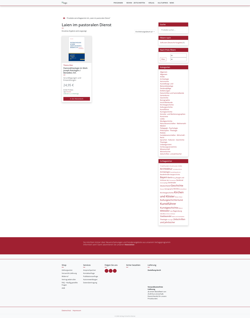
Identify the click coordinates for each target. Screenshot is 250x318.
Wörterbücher (165, 151)
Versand (68, 92)
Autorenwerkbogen (90, 279)
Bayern (163, 177)
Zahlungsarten (67, 270)
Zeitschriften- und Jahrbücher (171, 154)
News (172, 3)
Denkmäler (172, 183)
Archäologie (164, 79)
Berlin (170, 177)
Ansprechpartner (89, 270)
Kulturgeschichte (166, 107)
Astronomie (164, 81)
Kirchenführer (183, 189)
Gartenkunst (164, 95)
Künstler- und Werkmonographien (172, 114)
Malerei (180, 208)
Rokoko (163, 133)
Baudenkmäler (165, 174)
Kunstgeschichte (166, 112)
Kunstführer (164, 109)
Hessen (162, 189)
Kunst (180, 200)
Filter (163, 59)
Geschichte (164, 98)
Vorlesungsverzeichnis (168, 147)
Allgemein (163, 72)
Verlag (151, 3)
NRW (171, 211)
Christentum (172, 180)
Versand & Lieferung (69, 273)
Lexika (162, 119)
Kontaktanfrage (89, 273)
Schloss (168, 214)
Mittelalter (165, 210)
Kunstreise (164, 116)
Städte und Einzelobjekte (178, 216)
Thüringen (170, 219)
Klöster (177, 197)
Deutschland (165, 186)
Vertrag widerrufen (69, 279)
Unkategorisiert (166, 144)
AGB (63, 288)
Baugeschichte (175, 174)
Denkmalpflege (165, 88)
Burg (174, 178)
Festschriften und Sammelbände (172, 93)
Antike (162, 77)
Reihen (129, 3)
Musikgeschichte (166, 121)
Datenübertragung (90, 283)
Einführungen (165, 91)
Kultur (180, 197)
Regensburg (177, 211)
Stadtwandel (165, 216)
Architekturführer (177, 169)
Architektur (166, 168)
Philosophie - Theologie (168, 130)
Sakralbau (163, 214)
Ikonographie (165, 100)
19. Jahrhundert (164, 166)
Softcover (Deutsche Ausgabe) (171, 43)
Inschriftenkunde (166, 102)
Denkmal (179, 180)
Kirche (176, 189)
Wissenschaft (165, 149)
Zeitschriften (139, 3)
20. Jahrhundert (173, 166)
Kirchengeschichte (167, 105)
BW (168, 180)
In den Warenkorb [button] (76, 99)
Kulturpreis (163, 3)
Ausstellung (173, 172)
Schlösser (172, 214)
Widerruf (65, 276)
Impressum (77, 310)
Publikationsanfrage (90, 276)
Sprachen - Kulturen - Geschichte (172, 140)
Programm (118, 3)
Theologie (163, 142)
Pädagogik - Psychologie (169, 128)
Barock (178, 172)
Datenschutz (66, 310)
